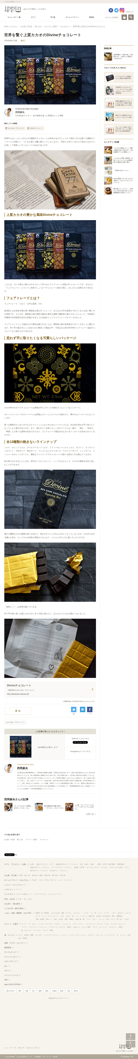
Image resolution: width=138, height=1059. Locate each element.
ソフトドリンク (110, 935)
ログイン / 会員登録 (111, 17)
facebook (111, 10)
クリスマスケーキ (40, 894)
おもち (29, 899)
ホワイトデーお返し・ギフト (119, 867)
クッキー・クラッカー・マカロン (49, 924)
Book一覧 (21, 1048)
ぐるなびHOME (9, 1057)
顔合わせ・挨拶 (37, 875)
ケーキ (23, 924)
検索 (131, 17)
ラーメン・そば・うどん (107, 919)
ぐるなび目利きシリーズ (24, 1057)
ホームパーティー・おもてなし (16, 880)
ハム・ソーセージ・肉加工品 (85, 916)
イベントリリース (11, 975)
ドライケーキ (53, 927)
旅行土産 (55, 875)
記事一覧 (90, 814)
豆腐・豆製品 (39, 919)
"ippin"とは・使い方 (33, 1048)
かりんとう (113, 927)
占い (6, 966)
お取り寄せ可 (10, 991)
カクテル (91, 935)
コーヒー (123, 935)
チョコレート (44, 839)
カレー (94, 919)
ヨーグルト (77, 913)
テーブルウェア (10, 952)
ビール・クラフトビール (78, 935)
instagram (122, 10)
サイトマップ (46, 1057)
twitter (116, 10)
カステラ (62, 927)
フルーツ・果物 (47, 930)
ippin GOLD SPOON (12, 984)
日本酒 (26, 935)
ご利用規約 (37, 1057)
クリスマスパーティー (55, 894)
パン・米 (93, 913)
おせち (20, 899)
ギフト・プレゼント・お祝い (15, 864)
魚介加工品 (106, 916)
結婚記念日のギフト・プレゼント (67, 864)
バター (113, 913)
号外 (6, 980)
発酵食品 (119, 916)
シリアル (85, 913)
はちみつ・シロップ (124, 913)
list (74, 713)
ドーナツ (24, 927)
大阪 (68, 991)
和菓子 (69, 927)
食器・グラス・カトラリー (14, 943)
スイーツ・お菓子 (31, 839)
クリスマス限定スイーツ (24, 894)
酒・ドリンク (9, 935)
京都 (26, 991)
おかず (68, 916)
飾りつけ (53, 880)
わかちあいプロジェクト (16, 128)
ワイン (20, 935)
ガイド (7, 971)
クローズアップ (10, 961)
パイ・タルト (32, 924)
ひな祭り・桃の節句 (12, 904)
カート (124, 17)
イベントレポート (11, 957)
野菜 (113, 916)
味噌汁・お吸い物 (75, 919)
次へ (130, 1036)
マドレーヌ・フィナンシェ (38, 927)
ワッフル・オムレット (118, 924)
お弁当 (60, 919)
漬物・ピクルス (66, 913)
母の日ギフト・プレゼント (39, 870)
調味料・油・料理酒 (42, 913)
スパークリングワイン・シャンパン (56, 935)
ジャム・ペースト (104, 913)
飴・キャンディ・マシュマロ (31, 930)
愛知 (46, 991)
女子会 (46, 880)
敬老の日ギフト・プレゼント (39, 867)
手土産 (34, 880)
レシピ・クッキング (65, 880)
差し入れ (20, 839)
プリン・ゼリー (78, 924)
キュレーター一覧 (10, 1048)
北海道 (54, 991)
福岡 (40, 991)
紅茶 (129, 935)
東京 (19, 991)
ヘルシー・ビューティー (14, 885)
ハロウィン (8, 889)
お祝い (32, 864)
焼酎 (31, 935)
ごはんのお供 (55, 913)
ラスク (107, 924)
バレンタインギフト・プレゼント (97, 867)
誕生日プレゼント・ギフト (45, 864)
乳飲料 (25, 938)
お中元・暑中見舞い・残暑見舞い (114, 864)
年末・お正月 (9, 899)
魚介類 (98, 916)
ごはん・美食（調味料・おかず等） (18, 913)
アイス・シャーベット (100, 927)
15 (24, 40)
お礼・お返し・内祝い (87, 864)
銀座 (61, 991)
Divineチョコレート (36, 128)
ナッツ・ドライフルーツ (50, 916)
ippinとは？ (130, 11)
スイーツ (19, 889)
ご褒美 (98, 864)
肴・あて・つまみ (123, 919)
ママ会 (40, 880)
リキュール (99, 935)
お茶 (19, 938)
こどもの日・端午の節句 (14, 908)
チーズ (37, 916)
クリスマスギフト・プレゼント (61, 867)
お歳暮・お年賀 (79, 867)
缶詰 (55, 919)
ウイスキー (38, 935)
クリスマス (8, 894)
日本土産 (62, 875)
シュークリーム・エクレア (94, 924)
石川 (33, 991)
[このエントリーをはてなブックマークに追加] (82, 709)
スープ (88, 919)
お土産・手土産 (9, 839)
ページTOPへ (130, 1053)
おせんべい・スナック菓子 (82, 927)
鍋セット (49, 919)
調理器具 (7, 948)
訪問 (21, 875)
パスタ (62, 916)
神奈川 (76, 991)
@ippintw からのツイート (58, 998)
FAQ (54, 1057)
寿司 (66, 919)
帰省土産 (47, 875)
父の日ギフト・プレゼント (59, 870)
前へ (130, 1044)
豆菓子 (120, 927)
